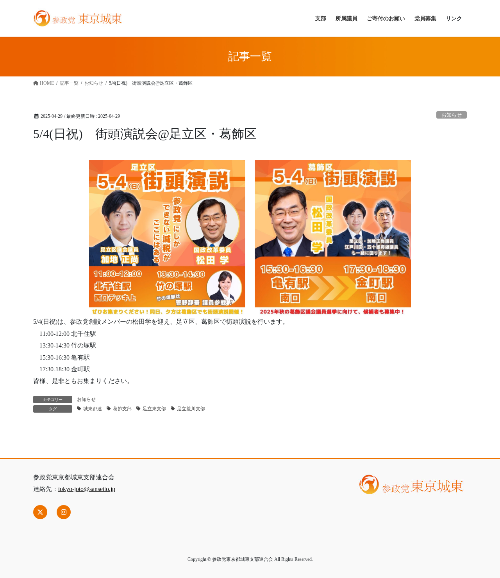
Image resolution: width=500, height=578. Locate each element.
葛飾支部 (122, 408)
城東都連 (92, 408)
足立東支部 (154, 408)
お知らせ (451, 115)
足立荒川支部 (191, 408)
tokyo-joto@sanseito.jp (86, 489)
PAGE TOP (480, 554)
